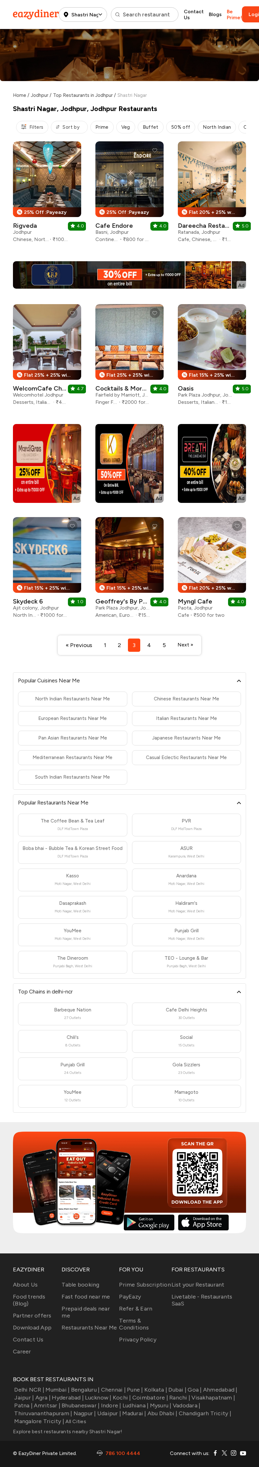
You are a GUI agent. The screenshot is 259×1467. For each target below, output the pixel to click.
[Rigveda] (47, 194)
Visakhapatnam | (213, 1397)
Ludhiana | (136, 1405)
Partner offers (32, 1315)
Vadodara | (187, 1405)
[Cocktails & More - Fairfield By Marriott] (129, 357)
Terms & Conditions (134, 1324)
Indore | (111, 1405)
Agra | (43, 1397)
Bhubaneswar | (80, 1405)
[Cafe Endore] (129, 194)
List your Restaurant (198, 1284)
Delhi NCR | (29, 1389)
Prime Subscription (145, 1284)
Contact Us (194, 15)
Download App (32, 1327)
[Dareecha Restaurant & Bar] (212, 194)
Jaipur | (24, 1397)
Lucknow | (98, 1397)
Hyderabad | (68, 1397)
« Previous (79, 645)
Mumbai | (57, 1389)
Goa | (195, 1389)
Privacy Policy (137, 1339)
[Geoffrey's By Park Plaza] (129, 570)
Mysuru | (160, 1405)
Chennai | (113, 1389)
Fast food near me (86, 1296)
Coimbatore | (150, 1397)
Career (22, 1351)
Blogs (215, 14)
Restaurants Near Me (89, 1327)
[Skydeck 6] (47, 570)
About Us (25, 1284)
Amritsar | (47, 1405)
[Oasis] (212, 357)
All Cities (75, 1421)
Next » (185, 645)
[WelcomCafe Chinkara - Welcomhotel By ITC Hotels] (47, 357)
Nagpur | (85, 1413)
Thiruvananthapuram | (43, 1413)
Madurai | (134, 1413)
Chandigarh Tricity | (205, 1413)
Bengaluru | (85, 1389)
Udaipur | (109, 1413)
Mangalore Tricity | (39, 1421)
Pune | (135, 1389)
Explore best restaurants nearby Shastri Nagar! (68, 1432)
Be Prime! (234, 15)
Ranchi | (179, 1397)
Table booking (80, 1284)
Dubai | (177, 1389)
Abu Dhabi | (163, 1413)
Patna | (23, 1405)
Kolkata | (155, 1389)
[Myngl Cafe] (212, 570)
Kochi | (122, 1397)
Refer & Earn (135, 1308)
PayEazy (130, 1296)
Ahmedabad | (220, 1389)
